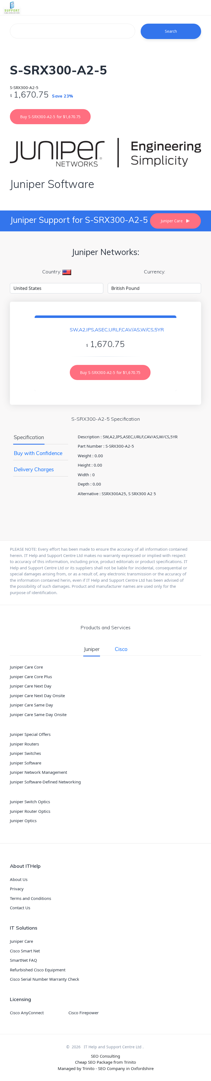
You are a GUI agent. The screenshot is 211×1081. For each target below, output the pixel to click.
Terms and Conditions (30, 898)
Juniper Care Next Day (30, 686)
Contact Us (20, 907)
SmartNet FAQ (23, 960)
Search (171, 31)
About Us (18, 879)
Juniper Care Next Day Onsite (37, 695)
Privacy (17, 888)
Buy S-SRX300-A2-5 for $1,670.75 (50, 116)
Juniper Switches (25, 753)
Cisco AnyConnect (27, 1012)
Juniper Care (21, 941)
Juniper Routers (24, 744)
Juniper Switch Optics (30, 801)
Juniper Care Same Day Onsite (38, 714)
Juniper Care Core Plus (31, 676)
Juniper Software (25, 763)
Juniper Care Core (26, 667)
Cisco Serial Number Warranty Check (44, 979)
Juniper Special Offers (30, 734)
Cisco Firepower (83, 1012)
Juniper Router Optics (30, 811)
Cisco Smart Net (25, 951)
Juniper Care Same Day (31, 705)
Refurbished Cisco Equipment (37, 969)
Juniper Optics (23, 820)
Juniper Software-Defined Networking (45, 782)
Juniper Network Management (38, 772)
